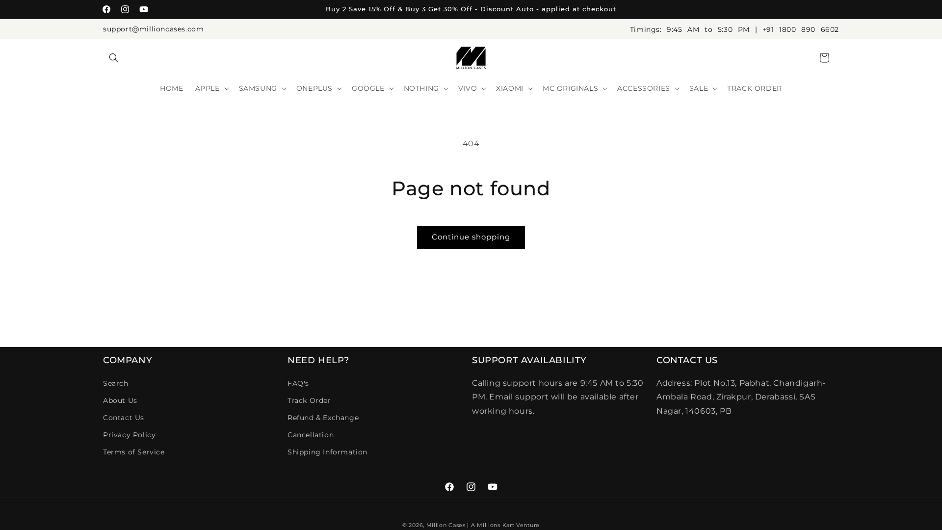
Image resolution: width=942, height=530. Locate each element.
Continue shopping (471, 236)
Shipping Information (327, 452)
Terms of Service (134, 452)
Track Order (309, 400)
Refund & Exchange (323, 417)
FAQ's (298, 383)
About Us (120, 400)
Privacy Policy (129, 434)
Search (116, 383)
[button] (114, 58)
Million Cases (446, 525)
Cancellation (311, 434)
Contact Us (123, 417)
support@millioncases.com (153, 29)
